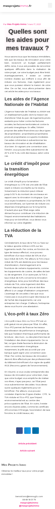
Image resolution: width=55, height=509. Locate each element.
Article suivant (27, 451)
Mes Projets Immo (13, 464)
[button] (50, 5)
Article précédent (27, 443)
